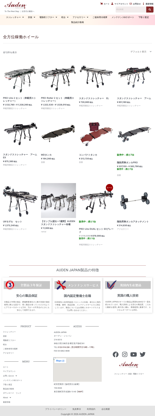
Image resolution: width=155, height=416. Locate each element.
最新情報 (6, 402)
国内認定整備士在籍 (77, 296)
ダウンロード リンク (12, 393)
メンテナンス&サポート (123, 17)
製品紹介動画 (77, 22)
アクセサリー (79, 17)
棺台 (63, 17)
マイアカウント (9, 371)
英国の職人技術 (128, 295)
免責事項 (76, 409)
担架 (30, 17)
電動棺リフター (46, 17)
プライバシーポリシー (55, 409)
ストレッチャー (13, 17)
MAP (80, 391)
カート (5, 367)
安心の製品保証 (26, 295)
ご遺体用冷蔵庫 (99, 17)
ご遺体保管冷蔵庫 (10, 349)
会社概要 (105, 409)
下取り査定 (143, 17)
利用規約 (91, 409)
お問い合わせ (8, 376)
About (5, 398)
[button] (15, 17)
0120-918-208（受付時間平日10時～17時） (76, 347)
